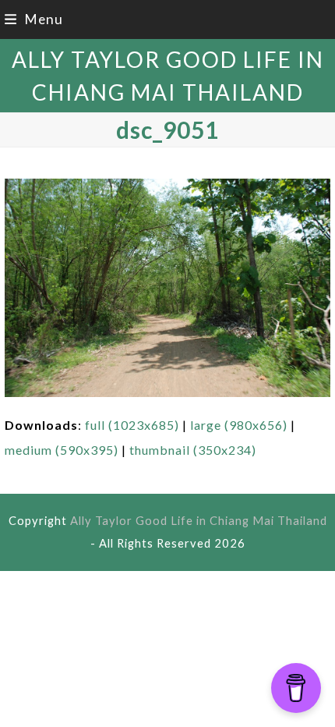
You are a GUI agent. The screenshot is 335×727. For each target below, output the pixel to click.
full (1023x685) (132, 424)
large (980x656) (238, 424)
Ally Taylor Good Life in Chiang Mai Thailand (198, 520)
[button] (33, 19)
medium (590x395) (61, 449)
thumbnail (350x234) (192, 449)
